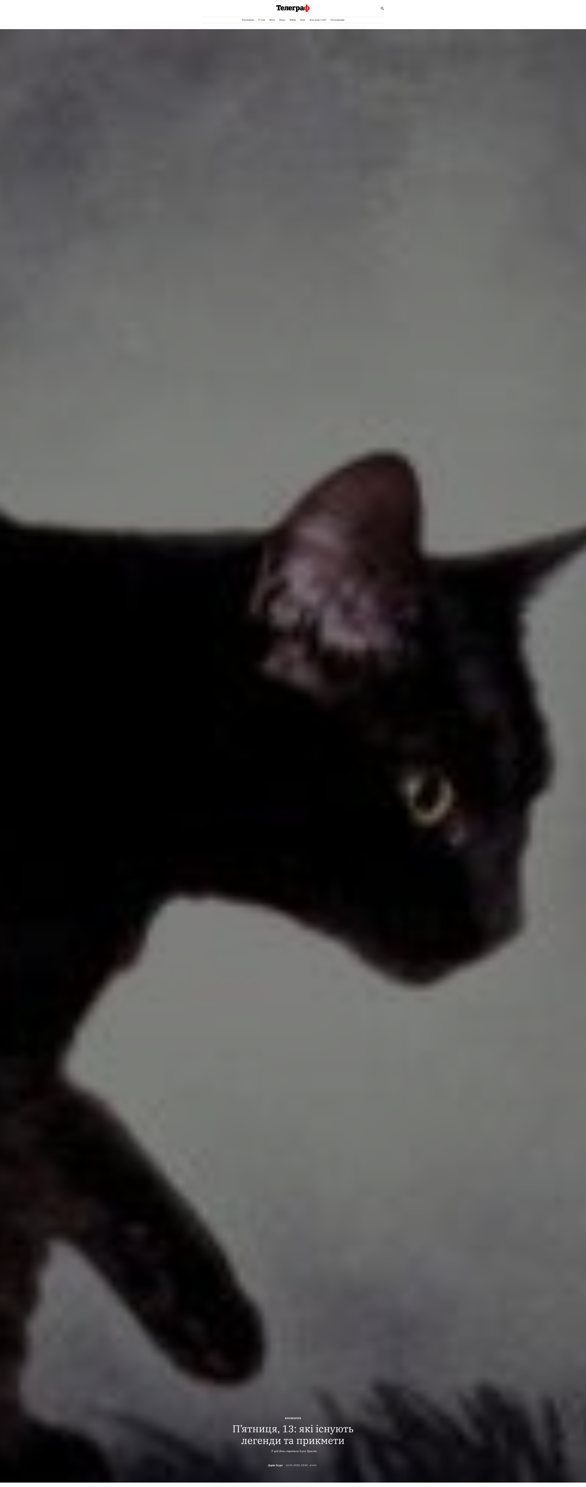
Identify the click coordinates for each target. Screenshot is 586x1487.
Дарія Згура (275, 1465)
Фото (272, 19)
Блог (302, 19)
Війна (293, 19)
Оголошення (337, 19)
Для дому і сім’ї (318, 19)
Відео (282, 19)
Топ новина (248, 19)
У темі (261, 19)
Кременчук (293, 1418)
